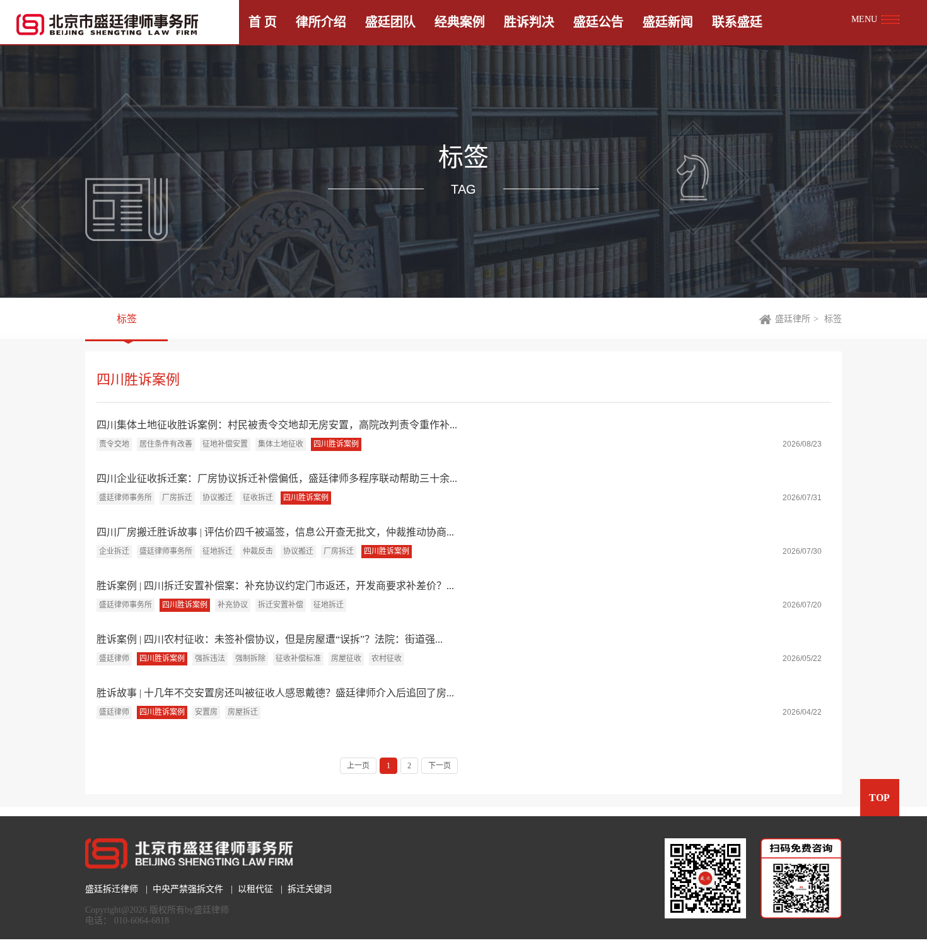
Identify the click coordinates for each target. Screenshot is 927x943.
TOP (879, 797)
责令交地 (114, 444)
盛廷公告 (598, 22)
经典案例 (459, 22)
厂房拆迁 (177, 497)
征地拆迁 (217, 551)
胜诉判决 (529, 22)
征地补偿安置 (225, 444)
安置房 (206, 712)
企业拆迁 (114, 551)
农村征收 (386, 658)
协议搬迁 (217, 497)
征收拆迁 (258, 497)
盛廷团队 (390, 22)
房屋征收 (346, 658)
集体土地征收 (280, 444)
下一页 (439, 765)
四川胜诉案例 (336, 444)
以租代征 (255, 889)
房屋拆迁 (243, 712)
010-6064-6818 (141, 920)
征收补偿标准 (298, 658)
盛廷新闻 (668, 22)
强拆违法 (210, 658)
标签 (127, 318)
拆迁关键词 (310, 889)
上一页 (358, 765)
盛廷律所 (792, 319)
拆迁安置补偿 (280, 604)
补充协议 (233, 604)
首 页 (262, 22)
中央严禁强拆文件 (188, 889)
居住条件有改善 (165, 444)
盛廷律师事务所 (125, 497)
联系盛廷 (737, 22)
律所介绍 (321, 22)
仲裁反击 (258, 551)
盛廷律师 (114, 658)
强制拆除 (250, 658)
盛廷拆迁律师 (111, 889)
